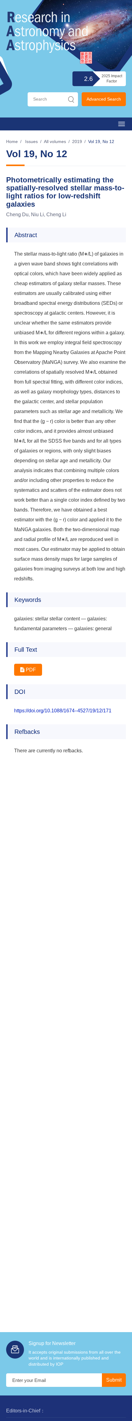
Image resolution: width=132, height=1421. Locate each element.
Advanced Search (104, 99)
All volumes (55, 141)
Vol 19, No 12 (101, 141)
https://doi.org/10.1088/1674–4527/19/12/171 (62, 710)
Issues (31, 141)
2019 (77, 141)
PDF (30, 669)
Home (12, 141)
